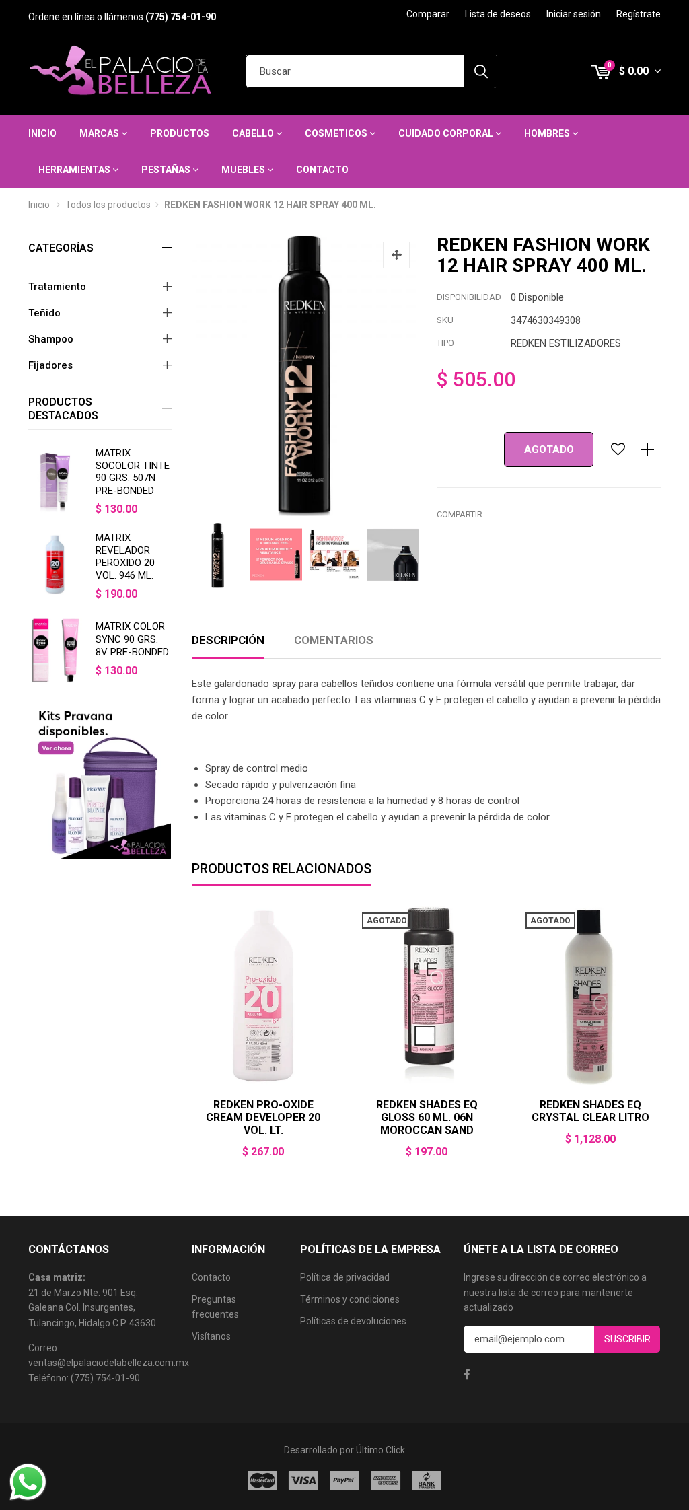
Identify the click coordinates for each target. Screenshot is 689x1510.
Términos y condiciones (350, 1299)
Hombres (548, 133)
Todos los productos (108, 204)
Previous (191, 1041)
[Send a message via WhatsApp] (28, 1482)
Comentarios (333, 640)
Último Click (380, 1450)
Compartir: (460, 514)
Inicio (42, 133)
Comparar (427, 14)
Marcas (100, 133)
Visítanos (211, 1336)
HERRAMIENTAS (75, 169)
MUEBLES (244, 169)
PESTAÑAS (166, 169)
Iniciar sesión (573, 14)
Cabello (254, 133)
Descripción (228, 640)
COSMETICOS (337, 133)
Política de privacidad (345, 1277)
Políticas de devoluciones (353, 1321)
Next (660, 1041)
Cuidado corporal (446, 133)
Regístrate (638, 14)
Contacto (322, 169)
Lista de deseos (498, 14)
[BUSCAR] (480, 71)
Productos (179, 133)
